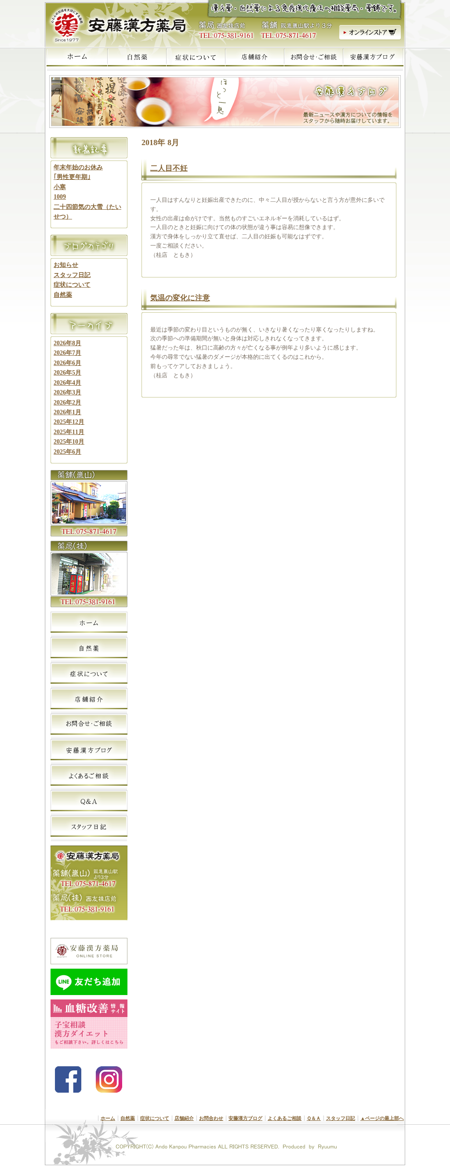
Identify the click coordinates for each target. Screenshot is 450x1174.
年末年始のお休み (78, 167)
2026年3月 (67, 392)
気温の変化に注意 (180, 298)
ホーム (108, 1118)
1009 (60, 196)
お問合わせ (211, 1118)
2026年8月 (67, 343)
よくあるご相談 (284, 1118)
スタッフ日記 (72, 275)
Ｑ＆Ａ (314, 1118)
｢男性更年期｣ (72, 177)
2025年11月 (69, 432)
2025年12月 (69, 422)
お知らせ (66, 265)
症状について (72, 284)
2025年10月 (69, 441)
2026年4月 (67, 382)
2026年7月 (67, 353)
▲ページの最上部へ (382, 1118)
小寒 (60, 187)
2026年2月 (67, 402)
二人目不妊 (169, 168)
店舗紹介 (184, 1118)
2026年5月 (67, 372)
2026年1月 (67, 412)
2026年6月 (67, 363)
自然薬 (63, 295)
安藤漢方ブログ (245, 1118)
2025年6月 (67, 451)
